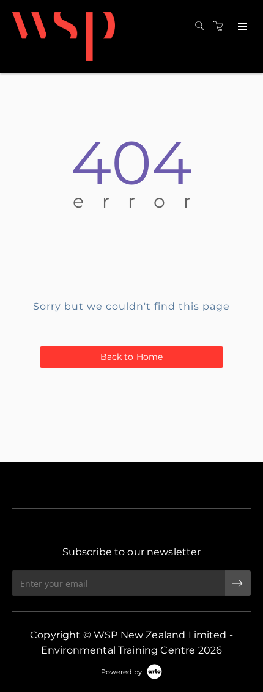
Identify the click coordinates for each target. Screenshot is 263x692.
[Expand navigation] (241, 27)
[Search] (202, 26)
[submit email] (238, 583)
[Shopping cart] (221, 26)
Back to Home (131, 356)
